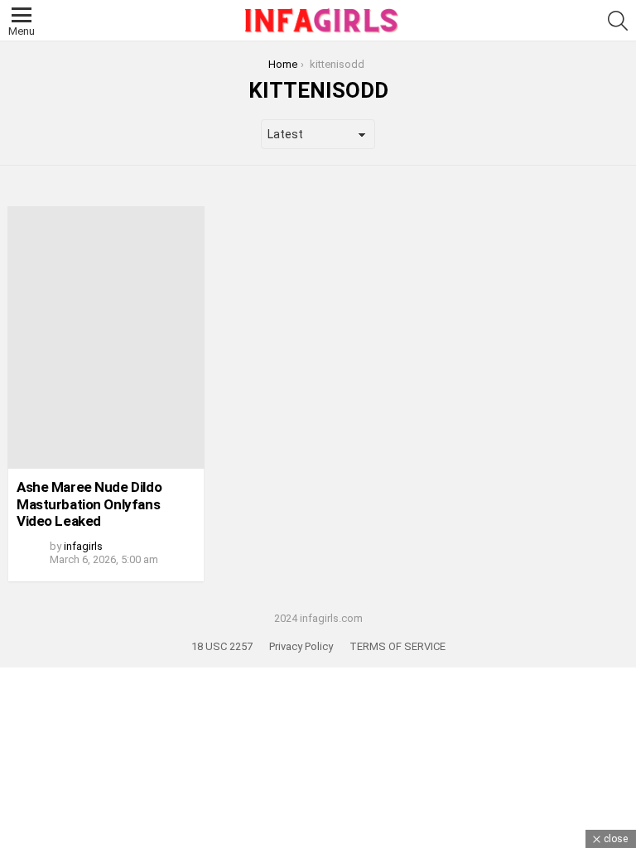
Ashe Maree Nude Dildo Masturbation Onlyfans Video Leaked (89, 504)
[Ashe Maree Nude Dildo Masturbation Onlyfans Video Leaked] (106, 337)
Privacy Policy (301, 646)
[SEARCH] (618, 20)
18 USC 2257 (222, 646)
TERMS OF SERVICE (397, 646)
